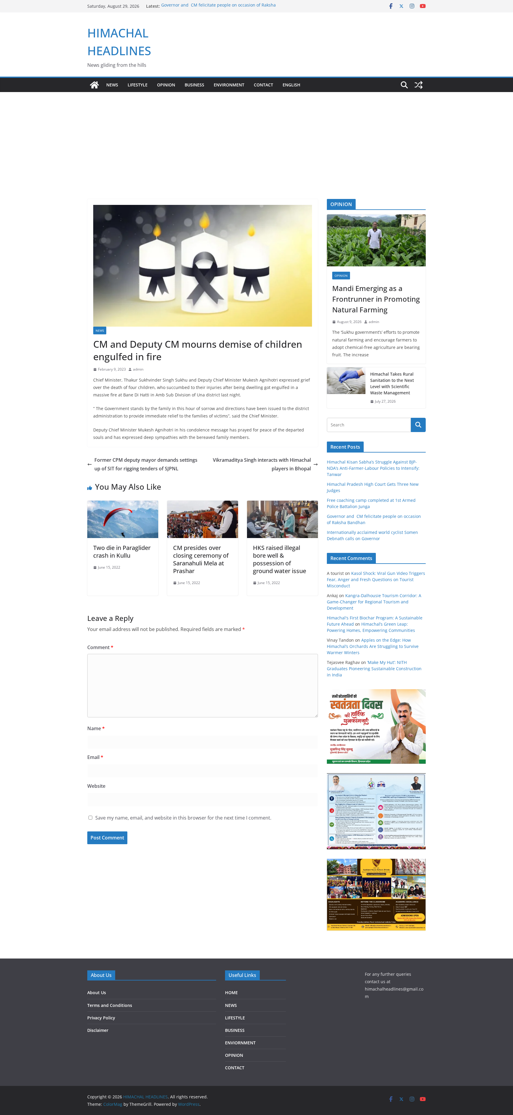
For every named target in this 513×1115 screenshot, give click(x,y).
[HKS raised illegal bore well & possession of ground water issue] (282, 505)
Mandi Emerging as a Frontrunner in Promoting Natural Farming (376, 298)
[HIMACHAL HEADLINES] (94, 85)
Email (95, 757)
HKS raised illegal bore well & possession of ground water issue (279, 559)
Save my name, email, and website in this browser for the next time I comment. (183, 817)
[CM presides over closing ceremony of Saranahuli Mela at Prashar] (202, 505)
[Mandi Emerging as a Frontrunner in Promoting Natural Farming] (376, 240)
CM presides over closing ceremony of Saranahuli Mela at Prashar (201, 559)
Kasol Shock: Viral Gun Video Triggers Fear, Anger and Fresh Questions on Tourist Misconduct (376, 579)
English (291, 85)
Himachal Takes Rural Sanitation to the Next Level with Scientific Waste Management (392, 383)
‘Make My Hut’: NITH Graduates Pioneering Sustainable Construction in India (374, 668)
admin (138, 369)
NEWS (112, 85)
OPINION (166, 85)
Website (96, 786)
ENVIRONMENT (229, 85)
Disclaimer (97, 1030)
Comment (100, 647)
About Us (96, 992)
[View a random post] (418, 85)
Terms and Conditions (109, 1005)
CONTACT (234, 1067)
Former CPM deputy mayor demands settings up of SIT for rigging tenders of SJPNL (145, 464)
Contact (263, 85)
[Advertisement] (256, 154)
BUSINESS (194, 85)
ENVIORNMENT (240, 1043)
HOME (231, 992)
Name (96, 728)
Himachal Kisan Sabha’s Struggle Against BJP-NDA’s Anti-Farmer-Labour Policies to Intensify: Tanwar (373, 468)
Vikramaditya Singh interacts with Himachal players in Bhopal (262, 464)
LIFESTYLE (138, 85)
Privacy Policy (101, 1018)
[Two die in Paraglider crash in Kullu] (122, 505)
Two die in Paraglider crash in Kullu (122, 551)
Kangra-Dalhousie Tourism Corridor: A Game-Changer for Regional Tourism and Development (374, 602)
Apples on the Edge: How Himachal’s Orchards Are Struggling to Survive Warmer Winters (373, 646)
